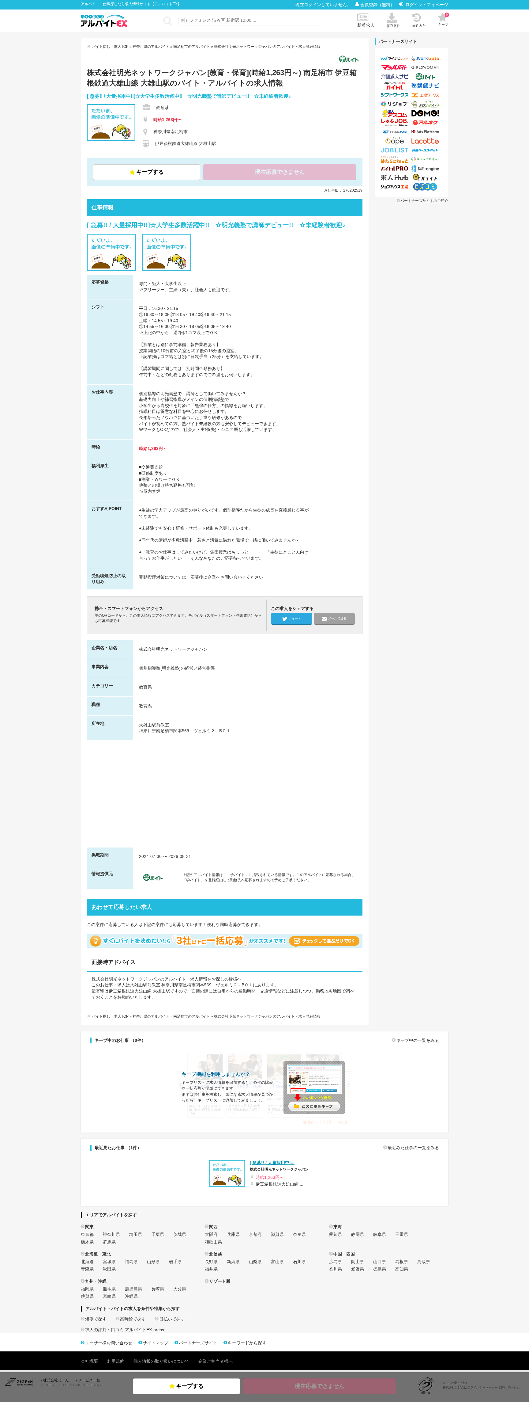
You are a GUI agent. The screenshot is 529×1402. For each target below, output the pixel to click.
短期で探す (96, 1318)
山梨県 (255, 1261)
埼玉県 (135, 1234)
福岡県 (87, 1288)
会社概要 (89, 1361)
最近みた (419, 25)
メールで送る (337, 618)
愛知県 (335, 1234)
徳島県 (379, 1269)
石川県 (299, 1261)
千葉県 (157, 1234)
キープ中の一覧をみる (417, 1040)
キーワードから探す (247, 1342)
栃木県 (87, 1242)
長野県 (211, 1261)
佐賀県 (87, 1296)
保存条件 (393, 26)
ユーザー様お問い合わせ (108, 1342)
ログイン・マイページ (426, 4)
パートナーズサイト (198, 1342)
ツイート (295, 618)
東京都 (87, 1234)
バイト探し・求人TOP (110, 46)
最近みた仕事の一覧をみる (413, 1147)
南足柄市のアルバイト (191, 46)
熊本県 (109, 1288)
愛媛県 (357, 1269)
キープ (443, 19)
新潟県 (233, 1261)
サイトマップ (155, 1342)
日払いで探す (172, 1318)
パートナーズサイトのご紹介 (424, 201)
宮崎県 (109, 1296)
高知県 (401, 1269)
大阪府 (211, 1234)
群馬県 (109, 1242)
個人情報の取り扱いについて (161, 1361)
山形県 (153, 1261)
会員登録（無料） (378, 4)
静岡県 (357, 1234)
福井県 (211, 1269)
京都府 (255, 1234)
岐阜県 (379, 1234)
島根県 (401, 1261)
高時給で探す (133, 1318)
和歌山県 (213, 1242)
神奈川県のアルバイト (151, 46)
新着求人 (365, 25)
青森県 (87, 1269)
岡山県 (357, 1261)
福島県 (131, 1261)
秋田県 (109, 1269)
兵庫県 (233, 1234)
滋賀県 (277, 1234)
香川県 (335, 1269)
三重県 (401, 1234)
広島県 (335, 1261)
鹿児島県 (133, 1288)
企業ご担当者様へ (215, 1361)
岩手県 (175, 1261)
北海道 (87, 1261)
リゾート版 (220, 1281)
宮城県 (109, 1261)
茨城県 (179, 1234)
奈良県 (299, 1234)
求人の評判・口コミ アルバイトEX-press (124, 1329)
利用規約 (115, 1361)
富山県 (277, 1261)
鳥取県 (423, 1261)
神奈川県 (111, 1234)
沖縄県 (131, 1296)
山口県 (379, 1261)
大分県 (179, 1288)
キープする (150, 172)
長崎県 (157, 1288)
